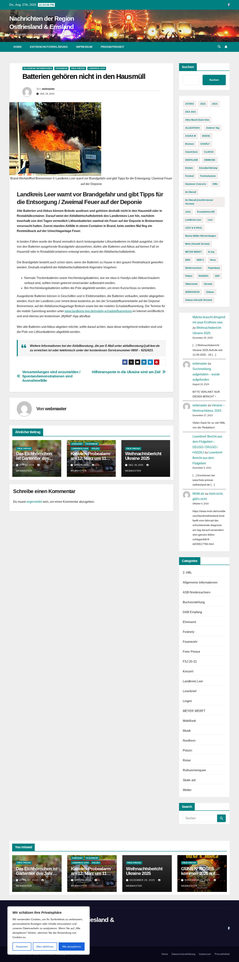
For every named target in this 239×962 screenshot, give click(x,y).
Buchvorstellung (194, 602)
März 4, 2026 (83, 880)
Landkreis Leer (97, 68)
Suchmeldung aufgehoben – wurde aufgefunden (206, 374)
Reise (187, 760)
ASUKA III (190, 136)
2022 (203, 104)
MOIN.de (198, 493)
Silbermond (191, 284)
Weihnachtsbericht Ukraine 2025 (143, 456)
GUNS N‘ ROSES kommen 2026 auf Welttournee (198, 873)
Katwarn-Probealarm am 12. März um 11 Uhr (90, 458)
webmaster (48, 88)
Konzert (188, 671)
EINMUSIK (209, 160)
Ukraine (208, 284)
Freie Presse (78, 68)
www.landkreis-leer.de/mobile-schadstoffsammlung (98, 311)
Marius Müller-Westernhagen (200, 236)
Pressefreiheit (112, 46)
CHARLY (205, 144)
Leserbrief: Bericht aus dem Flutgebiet (208, 458)
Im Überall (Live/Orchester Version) (199, 202)
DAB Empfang (192, 612)
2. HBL (187, 572)
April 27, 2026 (29, 880)
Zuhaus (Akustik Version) (198, 300)
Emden (189, 168)
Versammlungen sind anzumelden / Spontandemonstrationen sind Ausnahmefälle (51, 376)
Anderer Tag (212, 128)
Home (17, 46)
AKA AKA (190, 112)
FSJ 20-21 (190, 661)
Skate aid (189, 780)
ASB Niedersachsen (196, 592)
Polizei (95, 449)
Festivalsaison (208, 176)
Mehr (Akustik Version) (197, 244)
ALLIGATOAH (192, 128)
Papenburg (214, 268)
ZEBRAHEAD (192, 292)
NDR (187, 260)
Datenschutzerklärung (49, 46)
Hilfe (215, 184)
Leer (210, 220)
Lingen (187, 701)
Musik (187, 730)
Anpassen (22, 946)
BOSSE (206, 136)
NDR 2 (200, 260)
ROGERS (203, 276)
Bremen (189, 144)
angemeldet (34, 501)
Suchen (188, 67)
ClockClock (191, 152)
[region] (48, 930)
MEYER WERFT (193, 252)
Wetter (187, 790)
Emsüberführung (208, 168)
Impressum (84, 46)
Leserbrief (189, 691)
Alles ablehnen (45, 946)
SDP (217, 276)
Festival (189, 176)
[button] (219, 46)
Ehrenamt (77, 444)
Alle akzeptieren (71, 946)
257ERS (189, 104)
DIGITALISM (191, 160)
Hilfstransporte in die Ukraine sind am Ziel (126, 372)
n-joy (211, 252)
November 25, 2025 (198, 880)
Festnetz (189, 631)
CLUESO (208, 152)
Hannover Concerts (195, 184)
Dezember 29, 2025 (143, 880)
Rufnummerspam (194, 770)
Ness (213, 260)
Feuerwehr (61, 68)
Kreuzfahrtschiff (206, 212)
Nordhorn (189, 740)
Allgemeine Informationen (38, 68)
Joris (188, 212)
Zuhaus (210, 292)
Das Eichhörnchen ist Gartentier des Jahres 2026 (34, 458)
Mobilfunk (189, 720)
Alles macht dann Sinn (197, 120)
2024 (214, 104)
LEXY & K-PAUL (193, 228)
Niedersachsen (193, 268)
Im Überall (190, 192)
